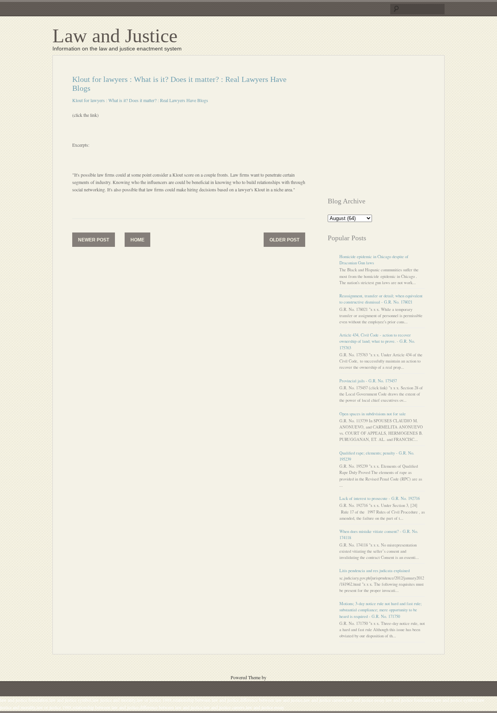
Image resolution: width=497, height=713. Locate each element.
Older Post (284, 240)
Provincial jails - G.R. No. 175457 (368, 380)
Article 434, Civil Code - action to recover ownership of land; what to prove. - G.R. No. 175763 (377, 341)
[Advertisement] (393, 129)
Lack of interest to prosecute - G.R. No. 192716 (379, 498)
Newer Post (93, 240)
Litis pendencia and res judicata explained (374, 570)
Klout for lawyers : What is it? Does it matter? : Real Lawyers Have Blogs (140, 100)
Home (137, 240)
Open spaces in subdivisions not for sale (372, 413)
